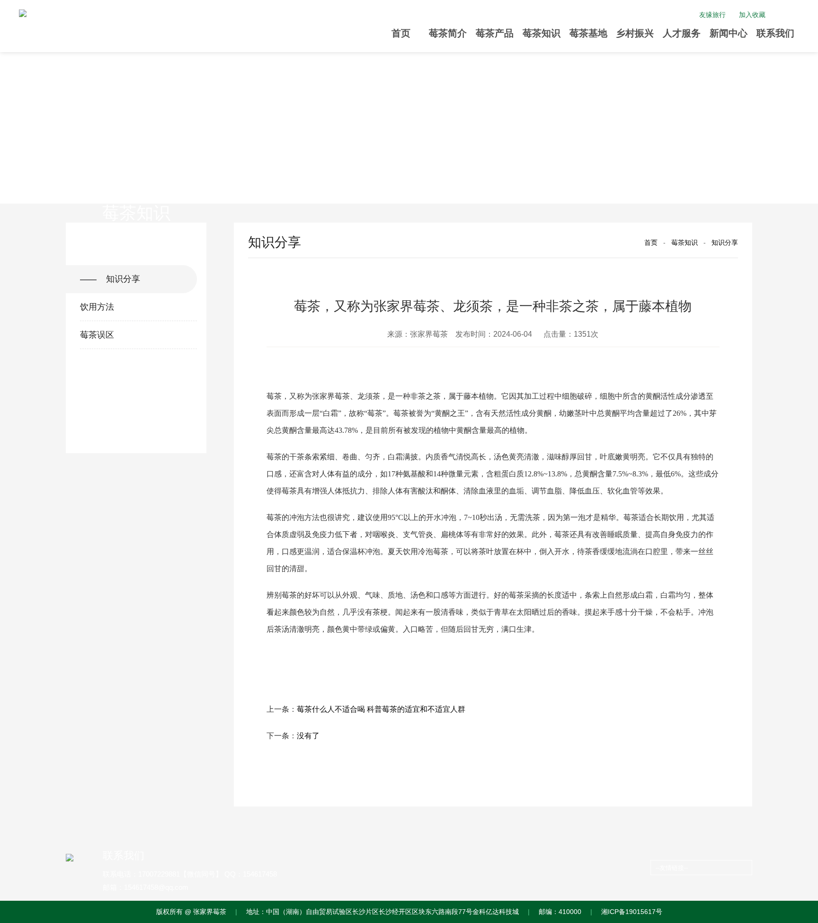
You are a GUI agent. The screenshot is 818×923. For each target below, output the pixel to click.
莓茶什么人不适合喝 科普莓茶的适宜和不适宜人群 (381, 709)
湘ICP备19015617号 (631, 911)
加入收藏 (752, 14)
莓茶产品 (495, 33)
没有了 (308, 736)
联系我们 (775, 33)
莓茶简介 (448, 33)
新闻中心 (728, 33)
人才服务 (682, 33)
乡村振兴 (635, 33)
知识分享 (724, 242)
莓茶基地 (588, 33)
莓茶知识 (541, 33)
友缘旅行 (712, 14)
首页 (400, 33)
